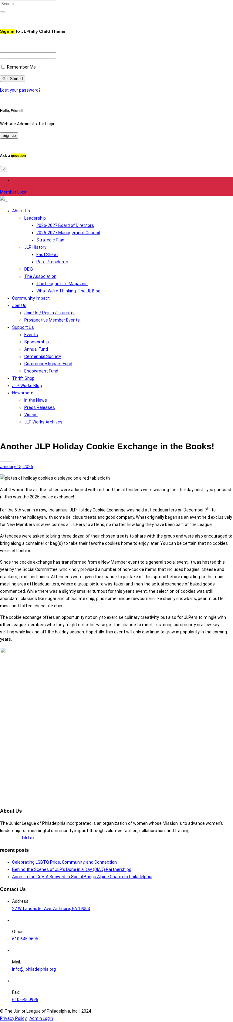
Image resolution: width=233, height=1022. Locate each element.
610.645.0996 (25, 999)
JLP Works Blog (27, 385)
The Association (40, 276)
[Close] (1, 18)
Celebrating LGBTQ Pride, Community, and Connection (64, 862)
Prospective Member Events (52, 320)
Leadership (35, 218)
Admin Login (41, 1018)
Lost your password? (20, 90)
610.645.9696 (25, 938)
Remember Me (21, 67)
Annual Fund (36, 349)
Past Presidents (52, 261)
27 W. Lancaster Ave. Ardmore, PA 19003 (51, 908)
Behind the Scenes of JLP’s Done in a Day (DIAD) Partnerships (71, 869)
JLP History (35, 247)
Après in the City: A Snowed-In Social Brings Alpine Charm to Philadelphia (82, 876)
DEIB (28, 269)
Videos (31, 414)
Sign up (9, 135)
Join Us (19, 305)
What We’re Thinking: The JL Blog (68, 290)
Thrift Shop (23, 378)
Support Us (23, 327)
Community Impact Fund (48, 363)
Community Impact (31, 298)
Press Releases (39, 407)
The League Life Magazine (62, 283)
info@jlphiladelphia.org (34, 969)
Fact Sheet (47, 254)
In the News (35, 400)
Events (31, 334)
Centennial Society (42, 356)
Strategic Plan (50, 240)
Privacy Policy (13, 1018)
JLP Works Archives (43, 422)
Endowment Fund (41, 371)
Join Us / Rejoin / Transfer (49, 312)
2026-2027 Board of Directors (65, 225)
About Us (21, 210)
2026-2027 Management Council (68, 232)
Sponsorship (36, 341)
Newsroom (22, 392)
